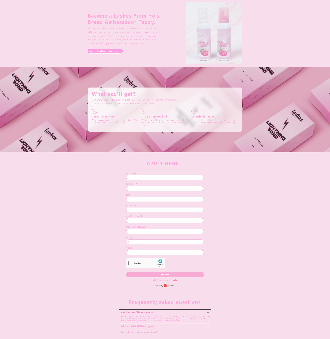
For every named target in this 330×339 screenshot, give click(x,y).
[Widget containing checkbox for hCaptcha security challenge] (145, 263)
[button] (165, 312)
